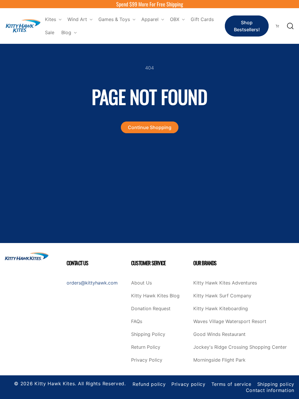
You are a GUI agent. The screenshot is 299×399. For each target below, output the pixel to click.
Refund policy (149, 384)
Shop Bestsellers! (247, 26)
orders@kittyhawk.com (92, 283)
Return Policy (145, 347)
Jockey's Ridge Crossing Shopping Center (240, 347)
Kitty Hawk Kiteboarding (220, 308)
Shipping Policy (148, 334)
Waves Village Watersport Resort (229, 321)
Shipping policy (276, 384)
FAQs (136, 321)
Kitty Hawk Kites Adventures (225, 283)
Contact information (270, 390)
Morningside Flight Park (219, 360)
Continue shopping (149, 127)
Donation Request (151, 308)
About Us (141, 283)
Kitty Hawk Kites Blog (155, 296)
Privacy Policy (146, 360)
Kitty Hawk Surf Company (222, 296)
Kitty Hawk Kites (54, 383)
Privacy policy (188, 384)
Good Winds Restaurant (219, 334)
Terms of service (231, 384)
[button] (52, 19)
